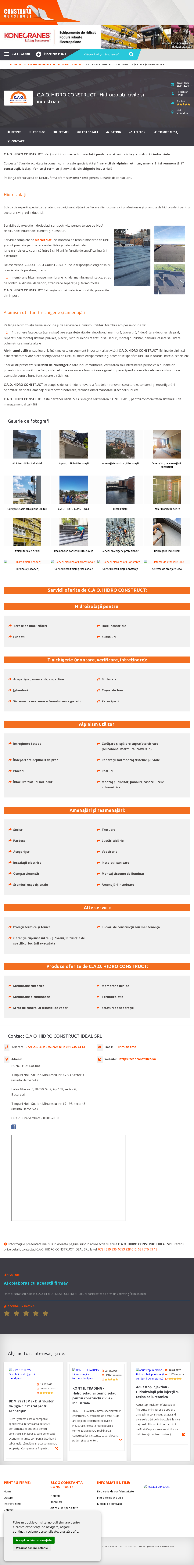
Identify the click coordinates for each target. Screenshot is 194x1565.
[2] (16, 1313)
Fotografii (89, 132)
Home (13, 64)
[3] (26, 1313)
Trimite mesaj (167, 132)
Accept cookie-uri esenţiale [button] (34, 1540)
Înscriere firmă (55, 54)
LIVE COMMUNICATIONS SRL (132, 1546)
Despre (16, 132)
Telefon (139, 132)
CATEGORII (21, 54)
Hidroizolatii (67, 64)
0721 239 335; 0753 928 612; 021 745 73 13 (127, 1249)
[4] (36, 1313)
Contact (18, 141)
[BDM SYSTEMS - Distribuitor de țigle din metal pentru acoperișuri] (23, 1375)
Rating (115, 132)
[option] (97, 37)
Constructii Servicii (37, 64)
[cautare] (130, 54)
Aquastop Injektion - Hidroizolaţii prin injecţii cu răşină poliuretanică (157, 1392)
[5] (45, 1313)
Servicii (63, 132)
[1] (7, 1313)
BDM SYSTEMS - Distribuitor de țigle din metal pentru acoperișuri (31, 1406)
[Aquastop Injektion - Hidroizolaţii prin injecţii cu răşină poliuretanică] (150, 1374)
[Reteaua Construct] (157, 1486)
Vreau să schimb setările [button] (32, 1547)
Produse (38, 132)
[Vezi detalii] (56, 1448)
